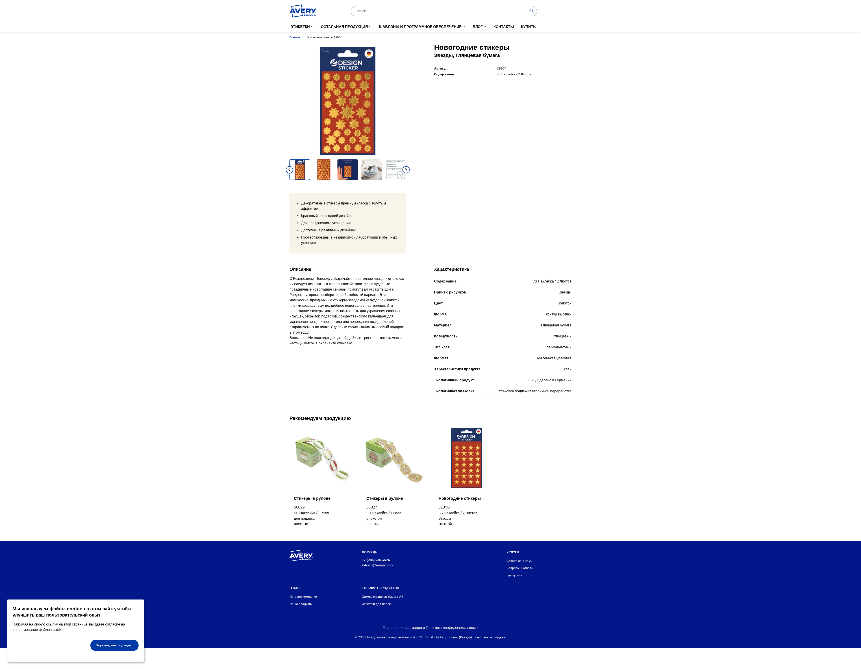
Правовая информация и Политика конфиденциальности (430, 628)
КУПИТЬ (528, 27)
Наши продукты (300, 604)
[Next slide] (406, 169)
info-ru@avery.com (377, 565)
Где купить (514, 575)
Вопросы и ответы (520, 568)
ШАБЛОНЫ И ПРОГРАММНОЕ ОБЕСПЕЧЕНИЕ (420, 27)
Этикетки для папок (376, 604)
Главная (294, 37)
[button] (299, 169)
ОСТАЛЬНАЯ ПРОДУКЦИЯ (344, 27)
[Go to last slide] (289, 169)
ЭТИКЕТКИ (300, 27)
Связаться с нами (520, 561)
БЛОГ (478, 27)
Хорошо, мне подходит (114, 645)
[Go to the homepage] (302, 11)
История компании (303, 597)
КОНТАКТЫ (504, 27)
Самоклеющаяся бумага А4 (382, 597)
